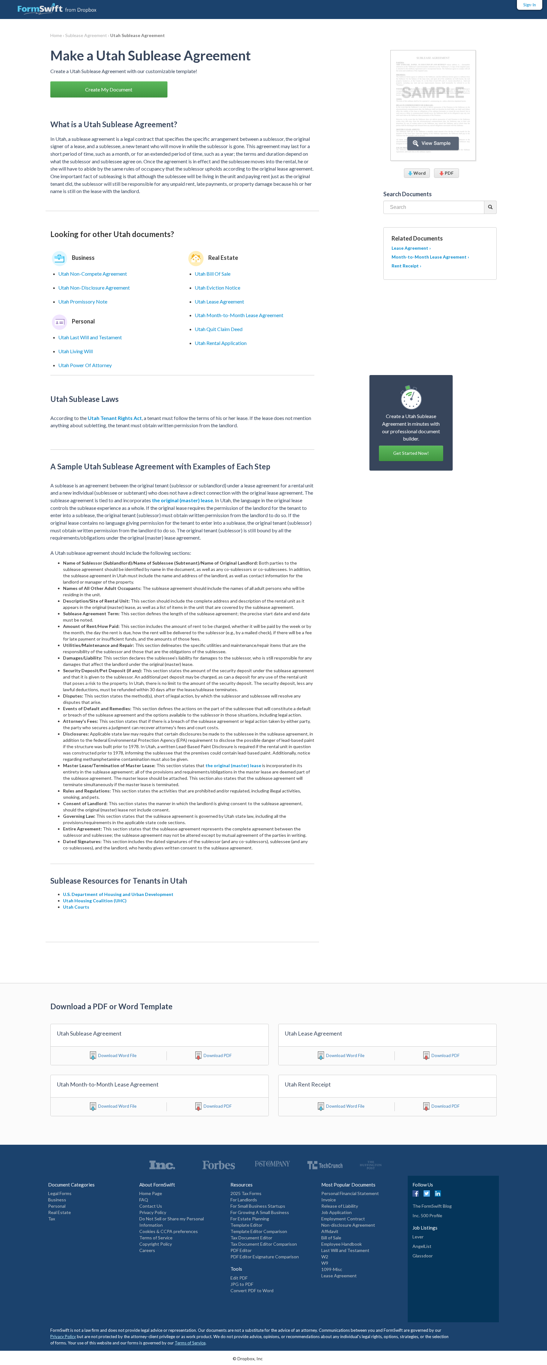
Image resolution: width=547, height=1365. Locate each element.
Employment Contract (343, 1218)
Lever (418, 1236)
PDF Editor (241, 1250)
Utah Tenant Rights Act (115, 418)
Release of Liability (339, 1206)
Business (57, 1199)
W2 (324, 1256)
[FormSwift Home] (51, 7)
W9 (324, 1263)
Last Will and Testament (345, 1250)
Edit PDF (239, 1277)
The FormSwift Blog (432, 1206)
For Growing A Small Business (259, 1212)
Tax (51, 1218)
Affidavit (329, 1231)
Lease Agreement (339, 1275)
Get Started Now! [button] (411, 453)
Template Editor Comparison (258, 1231)
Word (419, 173)
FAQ (143, 1199)
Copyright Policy (155, 1244)
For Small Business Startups (257, 1206)
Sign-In (529, 4)
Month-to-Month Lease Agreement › (430, 257)
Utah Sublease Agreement (137, 35)
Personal (57, 1206)
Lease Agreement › (411, 248)
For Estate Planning (249, 1218)
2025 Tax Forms (245, 1193)
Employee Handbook (341, 1244)
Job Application (336, 1212)
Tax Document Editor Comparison (263, 1244)
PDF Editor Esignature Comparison (264, 1256)
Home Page (150, 1193)
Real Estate (59, 1212)
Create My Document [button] (108, 89)
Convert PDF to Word (252, 1290)
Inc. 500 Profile (427, 1215)
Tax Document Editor (251, 1237)
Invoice (328, 1199)
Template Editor (246, 1225)
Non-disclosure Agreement (348, 1225)
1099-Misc (331, 1269)
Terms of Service (156, 1237)
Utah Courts (76, 907)
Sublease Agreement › (87, 35)
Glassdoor (422, 1255)
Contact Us (150, 1206)
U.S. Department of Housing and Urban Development (118, 894)
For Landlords (243, 1199)
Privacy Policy (152, 1212)
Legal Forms (60, 1193)
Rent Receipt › (406, 265)
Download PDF (218, 1055)
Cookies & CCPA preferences (168, 1231)
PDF (449, 173)
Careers (147, 1250)
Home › (57, 35)
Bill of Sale (331, 1237)
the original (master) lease (182, 500)
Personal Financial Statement (350, 1193)
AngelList (421, 1246)
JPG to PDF (241, 1284)
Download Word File (117, 1055)
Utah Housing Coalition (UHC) (95, 900)
